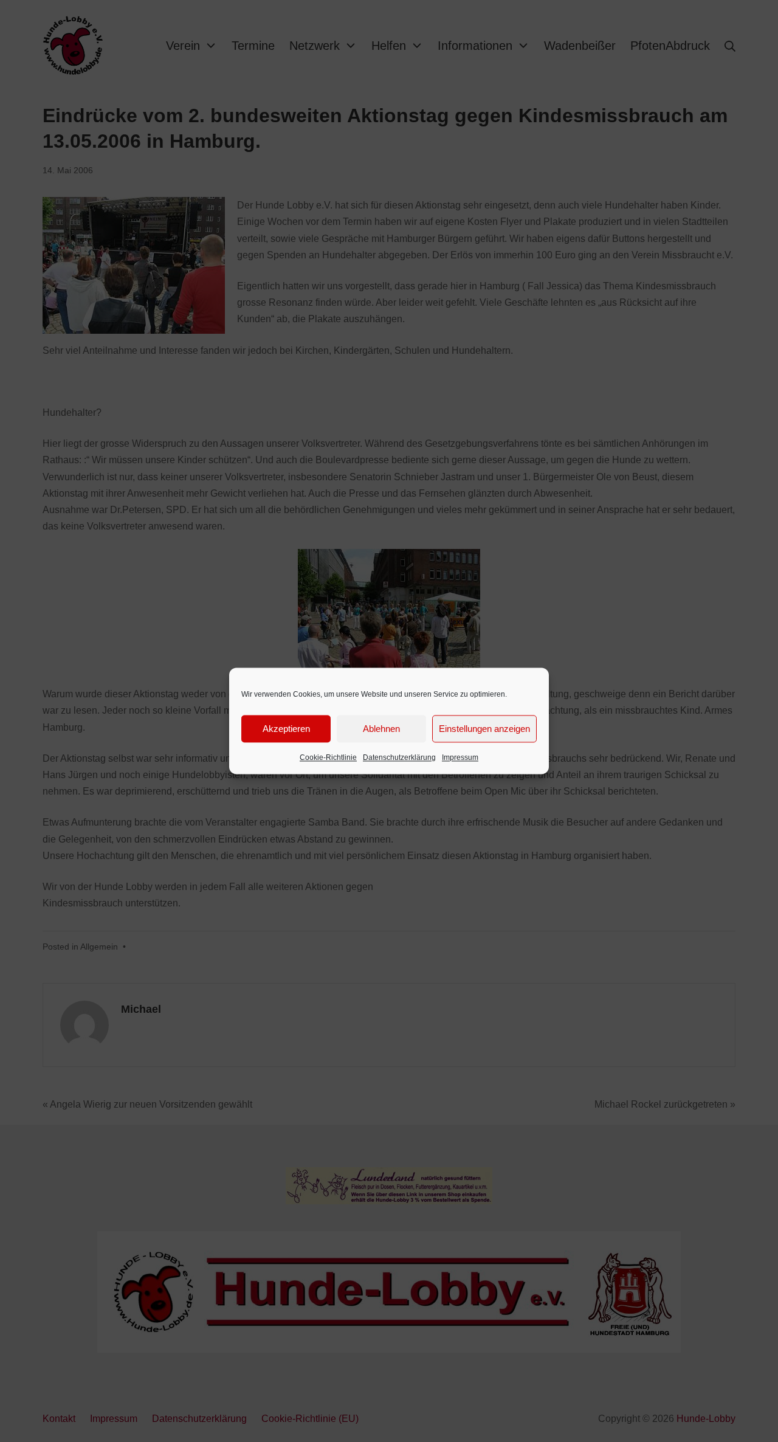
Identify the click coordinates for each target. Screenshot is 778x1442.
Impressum (460, 757)
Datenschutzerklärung (399, 757)
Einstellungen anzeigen (484, 728)
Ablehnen (381, 728)
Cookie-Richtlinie (328, 757)
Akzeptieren (286, 728)
